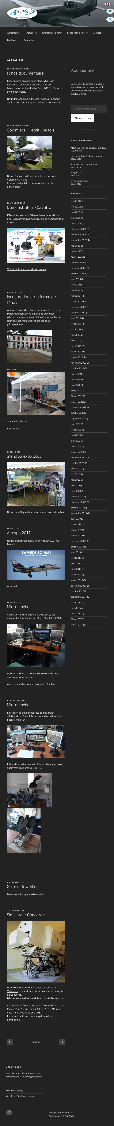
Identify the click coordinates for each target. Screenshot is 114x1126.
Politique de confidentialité (61, 1112)
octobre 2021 (77, 413)
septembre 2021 (79, 418)
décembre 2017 (78, 585)
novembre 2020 (79, 457)
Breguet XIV (77, 172)
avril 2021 (75, 440)
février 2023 (77, 351)
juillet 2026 (76, 201)
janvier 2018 (77, 580)
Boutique (11, 40)
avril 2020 (76, 485)
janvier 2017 (77, 624)
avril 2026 (76, 218)
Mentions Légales (14, 1090)
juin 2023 (75, 329)
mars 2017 (76, 613)
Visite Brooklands (79, 181)
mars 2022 (76, 390)
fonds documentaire (36, 84)
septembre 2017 (79, 596)
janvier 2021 (77, 452)
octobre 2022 (77, 368)
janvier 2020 (77, 496)
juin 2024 (75, 284)
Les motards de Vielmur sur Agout (87, 156)
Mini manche (18, 606)
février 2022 (77, 396)
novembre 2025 (78, 234)
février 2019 (77, 530)
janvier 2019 (77, 535)
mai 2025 (75, 245)
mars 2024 (76, 296)
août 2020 (76, 468)
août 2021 (76, 424)
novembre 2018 (78, 541)
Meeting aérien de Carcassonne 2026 (89, 148)
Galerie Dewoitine (23, 886)
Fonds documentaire (25, 73)
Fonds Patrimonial (76, 32)
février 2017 (77, 619)
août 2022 (76, 374)
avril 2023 (76, 340)
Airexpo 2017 (19, 533)
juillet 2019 (76, 524)
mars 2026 (76, 223)
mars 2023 (76, 346)
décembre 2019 (78, 502)
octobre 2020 (77, 463)
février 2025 (77, 256)
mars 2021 (76, 446)
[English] (106, 4)
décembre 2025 (78, 229)
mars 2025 (76, 251)
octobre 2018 (77, 546)
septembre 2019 (79, 513)
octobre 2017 (77, 591)
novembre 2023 (78, 307)
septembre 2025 (79, 240)
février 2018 (77, 574)
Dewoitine (38, 894)
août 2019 (76, 519)
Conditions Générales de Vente (20, 1096)
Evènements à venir (52, 32)
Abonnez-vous (83, 118)
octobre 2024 (77, 273)
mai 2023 (75, 335)
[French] (110, 4)
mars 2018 (76, 569)
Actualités (31, 32)
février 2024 (77, 301)
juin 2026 (75, 206)
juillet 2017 (76, 602)
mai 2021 (75, 435)
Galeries (97, 32)
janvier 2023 (77, 357)
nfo (10, 428)
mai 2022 (75, 379)
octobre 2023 (77, 312)
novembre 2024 (78, 268)
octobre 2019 (77, 507)
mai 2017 (75, 608)
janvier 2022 (77, 402)
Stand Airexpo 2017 (24, 456)
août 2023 (76, 318)
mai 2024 (75, 290)
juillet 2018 (76, 558)
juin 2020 (75, 474)
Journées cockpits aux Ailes (84, 164)
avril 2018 (75, 563)
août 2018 (76, 552)
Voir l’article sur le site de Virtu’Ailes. (26, 269)
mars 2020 (76, 491)
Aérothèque (13, 32)
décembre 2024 (78, 262)
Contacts (28, 40)
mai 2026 (75, 212)
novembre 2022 (78, 362)
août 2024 (76, 279)
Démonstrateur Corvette (29, 207)
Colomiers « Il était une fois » (32, 130)
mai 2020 (75, 479)
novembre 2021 (78, 407)
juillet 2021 (76, 429)
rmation (16, 428)
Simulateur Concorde (26, 915)
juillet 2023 (76, 323)
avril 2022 (75, 385)
